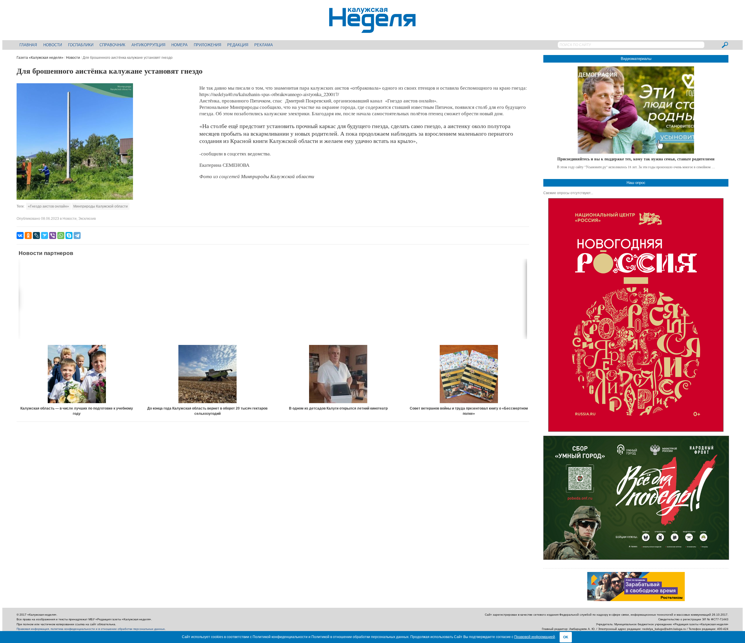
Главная (28, 45)
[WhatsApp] (60, 235)
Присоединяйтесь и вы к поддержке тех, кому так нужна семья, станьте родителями (635, 159)
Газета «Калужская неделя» (40, 58)
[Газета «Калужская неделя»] (372, 30)
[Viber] (52, 235)
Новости (52, 45)
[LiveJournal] (36, 235)
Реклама (263, 45)
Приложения (207, 45)
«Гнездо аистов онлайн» (48, 206)
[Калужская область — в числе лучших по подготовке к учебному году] (77, 374)
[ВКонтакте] (20, 235)
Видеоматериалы (636, 58)
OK (565, 637)
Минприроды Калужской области (100, 206)
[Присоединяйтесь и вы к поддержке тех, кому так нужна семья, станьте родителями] (635, 110)
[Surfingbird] (44, 235)
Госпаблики (80, 45)
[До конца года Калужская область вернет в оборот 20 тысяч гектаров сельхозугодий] (207, 374)
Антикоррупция (148, 45)
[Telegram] (77, 235)
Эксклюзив (87, 219)
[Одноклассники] (28, 235)
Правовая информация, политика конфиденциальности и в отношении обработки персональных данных (91, 628)
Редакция (237, 45)
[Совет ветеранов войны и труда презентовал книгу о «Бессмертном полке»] (469, 374)
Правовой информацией (534, 637)
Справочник (112, 45)
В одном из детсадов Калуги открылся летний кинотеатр (338, 408)
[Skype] (68, 235)
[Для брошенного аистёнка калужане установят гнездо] (75, 198)
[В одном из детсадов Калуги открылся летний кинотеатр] (338, 374)
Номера (179, 45)
